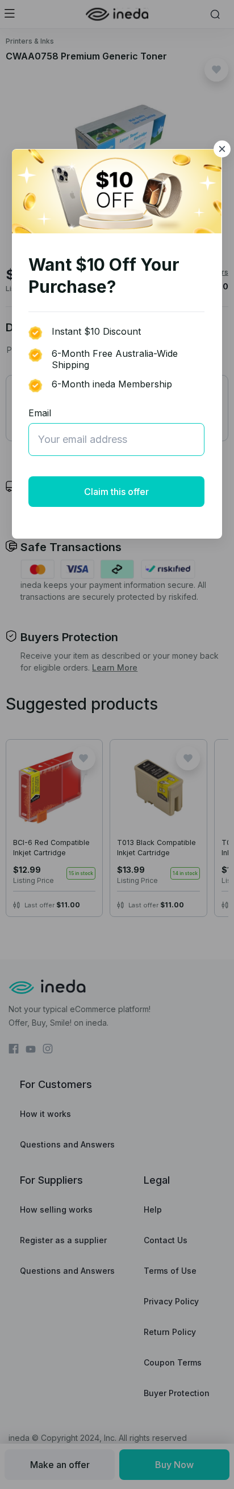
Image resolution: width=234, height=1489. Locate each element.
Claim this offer (116, 491)
